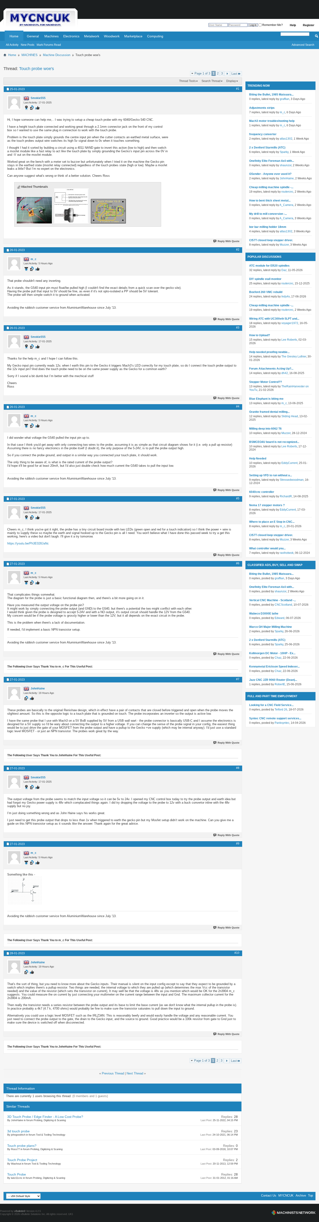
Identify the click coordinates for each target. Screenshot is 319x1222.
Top (310, 1195)
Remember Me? (272, 25)
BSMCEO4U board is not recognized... (274, 442)
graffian (284, 99)
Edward (279, 618)
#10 (236, 952)
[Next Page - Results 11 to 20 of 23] (227, 73)
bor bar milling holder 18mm (267, 227)
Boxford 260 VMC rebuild (265, 292)
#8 (237, 768)
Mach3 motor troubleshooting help (271, 121)
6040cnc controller (261, 492)
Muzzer (284, 244)
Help (293, 25)
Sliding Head (289, 416)
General (33, 36)
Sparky (284, 152)
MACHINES (29, 55)
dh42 (284, 373)
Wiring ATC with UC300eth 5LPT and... (274, 318)
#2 (237, 249)
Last (234, 73)
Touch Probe (16, 1174)
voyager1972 (289, 323)
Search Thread (211, 81)
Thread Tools (187, 81)
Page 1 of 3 (202, 73)
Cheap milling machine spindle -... (271, 187)
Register (308, 25)
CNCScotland (283, 604)
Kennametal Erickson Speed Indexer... (274, 666)
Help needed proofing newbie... (269, 352)
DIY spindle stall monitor (265, 279)
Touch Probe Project (22, 1160)
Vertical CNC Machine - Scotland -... (272, 600)
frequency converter (262, 134)
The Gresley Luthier (293, 356)
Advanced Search (303, 44)
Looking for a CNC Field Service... (271, 705)
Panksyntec (282, 722)
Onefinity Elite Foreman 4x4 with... (271, 160)
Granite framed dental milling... (269, 411)
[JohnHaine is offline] (14, 693)
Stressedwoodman (292, 479)
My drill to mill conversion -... (268, 213)
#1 (237, 88)
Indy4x (285, 296)
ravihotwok (287, 552)
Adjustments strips (262, 107)
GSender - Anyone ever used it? (270, 174)
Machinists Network (293, 1212)
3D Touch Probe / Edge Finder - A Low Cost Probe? (45, 1117)
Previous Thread (113, 1073)
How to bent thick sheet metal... (270, 200)
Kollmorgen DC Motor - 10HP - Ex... (272, 653)
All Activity (12, 44)
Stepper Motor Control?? (265, 382)
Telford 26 (281, 709)
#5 (237, 498)
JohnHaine (287, 178)
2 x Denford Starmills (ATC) (267, 147)
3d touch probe (18, 1131)
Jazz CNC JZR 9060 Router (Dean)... (273, 680)
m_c (282, 112)
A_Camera (286, 205)
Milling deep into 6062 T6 (265, 428)
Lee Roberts (289, 339)
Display (231, 81)
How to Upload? (259, 335)
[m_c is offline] (14, 263)
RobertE (280, 684)
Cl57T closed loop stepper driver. (271, 240)
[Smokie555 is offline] (14, 102)
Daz (284, 270)
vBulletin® (19, 1211)
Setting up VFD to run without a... (270, 475)
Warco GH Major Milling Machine (270, 627)
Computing (155, 36)
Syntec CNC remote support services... (275, 718)
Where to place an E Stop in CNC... (271, 521)
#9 (237, 843)
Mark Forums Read (49, 44)
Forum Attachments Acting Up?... (271, 368)
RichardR (286, 496)
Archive (301, 1195)
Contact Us (268, 1195)
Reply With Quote (228, 241)
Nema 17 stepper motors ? (267, 505)
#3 (237, 327)
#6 (237, 563)
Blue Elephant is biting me (266, 398)
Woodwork (112, 36)
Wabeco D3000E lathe (263, 613)
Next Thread (135, 1073)
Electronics (71, 36)
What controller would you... (267, 548)
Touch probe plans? (21, 1146)
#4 (237, 406)
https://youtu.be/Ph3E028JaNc (28, 543)
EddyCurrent (289, 463)
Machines (51, 36)
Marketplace (133, 36)
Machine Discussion (56, 55)
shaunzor (285, 165)
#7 (237, 679)
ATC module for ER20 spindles (269, 265)
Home (14, 36)
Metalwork (91, 36)
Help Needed (257, 458)
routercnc (287, 191)
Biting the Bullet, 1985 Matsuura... (271, 94)
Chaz (278, 657)
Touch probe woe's (36, 68)
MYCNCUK (286, 1195)
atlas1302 (286, 138)
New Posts (27, 44)
